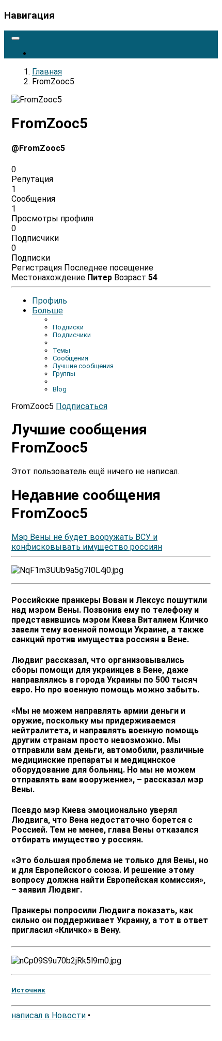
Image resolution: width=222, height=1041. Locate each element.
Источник (28, 990)
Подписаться (81, 406)
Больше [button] (47, 310)
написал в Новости (48, 1015)
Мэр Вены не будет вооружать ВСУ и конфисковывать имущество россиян (86, 542)
